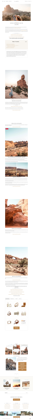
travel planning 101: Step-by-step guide (16, 404)
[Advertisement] (16, 64)
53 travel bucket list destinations (25, 404)
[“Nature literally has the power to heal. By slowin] (27, 413)
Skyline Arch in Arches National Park (10, 47)
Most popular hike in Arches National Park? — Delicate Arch (12, 45)
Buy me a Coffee (16, 399)
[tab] (7, 299)
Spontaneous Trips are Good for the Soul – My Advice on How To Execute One (26, 384)
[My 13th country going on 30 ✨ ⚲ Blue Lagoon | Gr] (14, 413)
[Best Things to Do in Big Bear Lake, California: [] (23, 413)
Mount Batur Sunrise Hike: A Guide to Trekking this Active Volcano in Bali (16, 384)
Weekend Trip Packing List (7, 404)
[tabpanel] (16, 315)
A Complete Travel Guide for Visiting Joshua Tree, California (7, 384)
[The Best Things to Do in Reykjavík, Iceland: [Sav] (10, 413)
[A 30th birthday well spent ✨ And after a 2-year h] (18, 413)
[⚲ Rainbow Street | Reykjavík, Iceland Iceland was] (6, 413)
